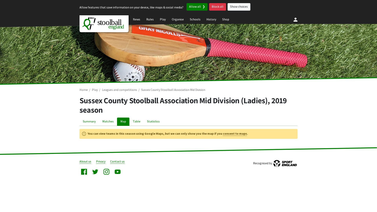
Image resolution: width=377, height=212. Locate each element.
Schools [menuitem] (195, 19)
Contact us (117, 162)
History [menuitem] (211, 19)
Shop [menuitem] (225, 19)
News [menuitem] (136, 19)
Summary (89, 121)
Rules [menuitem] (150, 19)
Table (136, 121)
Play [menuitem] (163, 19)
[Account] (295, 19)
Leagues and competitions (119, 90)
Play (95, 90)
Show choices (239, 7)
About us (85, 162)
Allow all (195, 7)
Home (84, 90)
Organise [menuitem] (178, 19)
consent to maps (235, 134)
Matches (108, 121)
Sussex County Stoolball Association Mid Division (173, 90)
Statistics (153, 121)
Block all (217, 7)
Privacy (100, 162)
